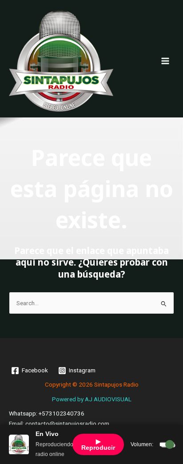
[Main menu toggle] (165, 61)
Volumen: (142, 444)
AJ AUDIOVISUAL (108, 399)
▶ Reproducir (98, 444)
